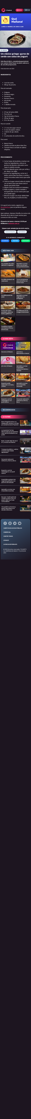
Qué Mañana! (22, 232)
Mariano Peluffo (10, 232)
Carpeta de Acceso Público (12, 528)
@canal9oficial (5, 207)
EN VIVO (19, 10)
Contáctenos (8, 536)
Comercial (7, 532)
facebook (5, 240)
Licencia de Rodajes (10, 544)
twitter (15, 240)
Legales (6, 540)
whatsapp (25, 240)
